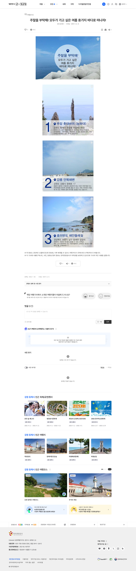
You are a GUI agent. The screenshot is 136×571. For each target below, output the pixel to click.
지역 (72, 4)
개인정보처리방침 (14, 559)
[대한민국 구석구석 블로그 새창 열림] (99, 549)
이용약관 (25, 559)
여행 (41, 4)
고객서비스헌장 (80, 559)
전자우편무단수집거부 (16, 562)
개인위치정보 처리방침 (56, 559)
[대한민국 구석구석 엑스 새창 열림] (113, 549)
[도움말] (25, 322)
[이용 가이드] (108, 4)
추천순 (109, 367)
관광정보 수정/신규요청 (48, 524)
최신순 (102, 367)
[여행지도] (116, 4)
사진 (100, 322)
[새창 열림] (104, 30)
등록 (107, 322)
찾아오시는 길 (102, 544)
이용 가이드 (101, 541)
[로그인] (112, 4)
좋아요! (91, 296)
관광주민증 (84, 4)
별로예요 (107, 296)
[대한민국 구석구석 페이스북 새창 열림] (104, 549)
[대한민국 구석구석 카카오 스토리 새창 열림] (109, 549)
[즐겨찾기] (101, 30)
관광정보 (73, 524)
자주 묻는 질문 (30, 562)
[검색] (103, 4)
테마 (64, 4)
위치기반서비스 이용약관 (39, 559)
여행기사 (30, 15)
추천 (51, 4)
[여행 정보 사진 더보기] (68, 57)
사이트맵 (40, 562)
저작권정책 (69, 559)
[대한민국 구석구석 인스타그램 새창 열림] (118, 549)
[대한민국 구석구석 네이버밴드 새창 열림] (123, 549)
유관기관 (102, 524)
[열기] (109, 284)
